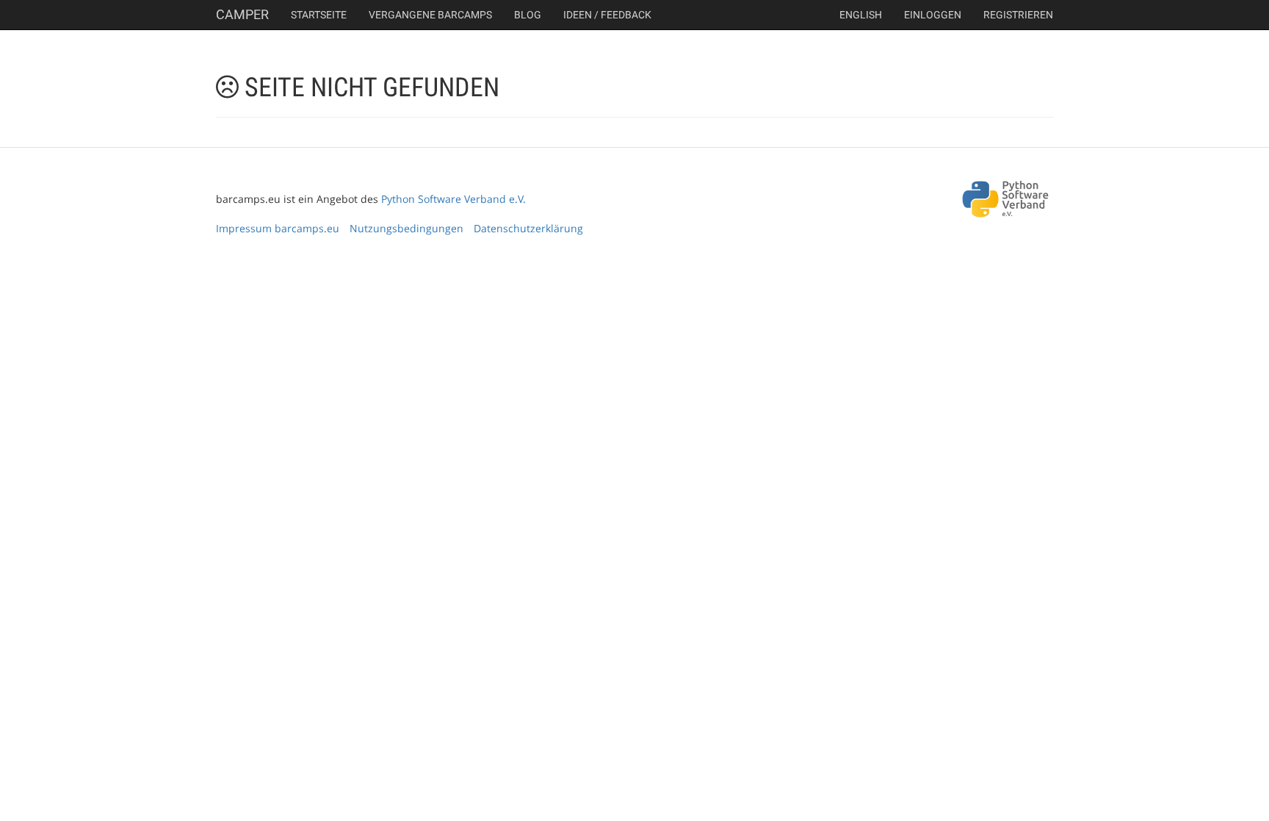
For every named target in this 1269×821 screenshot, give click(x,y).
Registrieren (1018, 15)
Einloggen (932, 15)
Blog (527, 15)
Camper (242, 14)
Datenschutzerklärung (528, 228)
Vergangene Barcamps (430, 15)
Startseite (319, 15)
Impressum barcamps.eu (277, 228)
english (860, 15)
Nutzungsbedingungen (406, 228)
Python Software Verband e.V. (453, 199)
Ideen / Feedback (607, 15)
